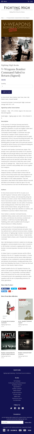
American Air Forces (17, 398)
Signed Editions (17, 386)
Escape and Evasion (17, 392)
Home (2, 17)
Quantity (3, 83)
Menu (5, 1)
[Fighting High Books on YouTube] (23, 408)
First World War (17, 400)
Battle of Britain (17, 390)
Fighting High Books (16, 427)
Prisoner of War (17, 394)
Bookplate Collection (17, 384)
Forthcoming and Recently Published (17, 383)
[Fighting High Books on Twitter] (11, 408)
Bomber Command (17, 388)
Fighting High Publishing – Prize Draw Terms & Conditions (17, 373)
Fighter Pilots (17, 396)
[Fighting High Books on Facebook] (15, 408)
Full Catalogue (17, 381)
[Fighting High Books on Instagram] (19, 408)
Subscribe (28, 422)
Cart (31, 1)
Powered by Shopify (26, 427)
